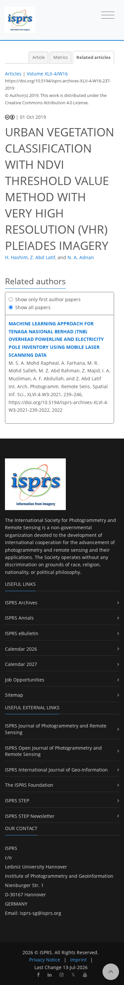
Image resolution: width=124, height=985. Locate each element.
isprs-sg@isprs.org (40, 913)
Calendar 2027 (21, 664)
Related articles (93, 57)
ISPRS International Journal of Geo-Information (56, 770)
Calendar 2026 (21, 649)
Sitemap (14, 695)
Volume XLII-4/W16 (47, 73)
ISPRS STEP (17, 800)
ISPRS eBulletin (21, 633)
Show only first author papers (48, 299)
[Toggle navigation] (107, 15)
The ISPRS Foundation (29, 785)
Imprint (78, 960)
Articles (13, 73)
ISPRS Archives (21, 602)
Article (38, 57)
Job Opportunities (24, 680)
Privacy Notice (44, 960)
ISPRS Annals (19, 618)
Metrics (60, 57)
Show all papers (33, 307)
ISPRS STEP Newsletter (30, 816)
